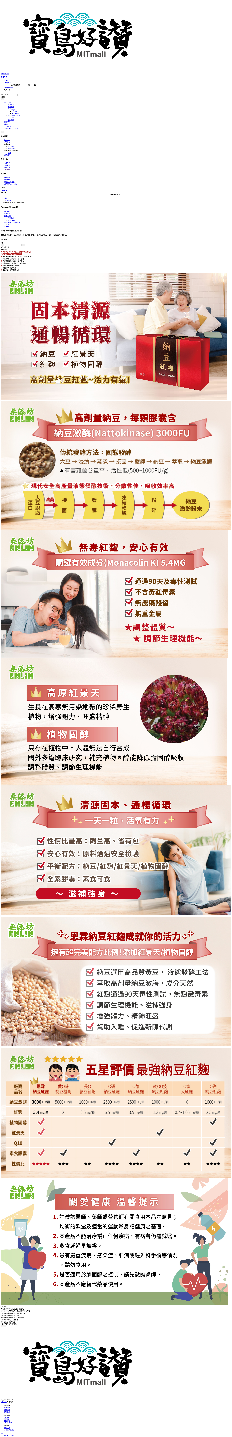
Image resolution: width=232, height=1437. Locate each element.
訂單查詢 (7, 167)
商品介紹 (7, 102)
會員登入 (7, 163)
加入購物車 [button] (4, 1435)
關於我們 (7, 1407)
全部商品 (14, 111)
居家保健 (11, 120)
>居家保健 (7, 200)
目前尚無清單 (8, 87)
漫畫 (13, 118)
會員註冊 (7, 165)
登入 (7, 80)
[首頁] (78, 1398)
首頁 (5, 198)
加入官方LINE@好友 (11, 128)
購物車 (8, 83)
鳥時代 (6, 1418)
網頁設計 (4, 1402)
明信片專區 (15, 113)
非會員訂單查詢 (9, 126)
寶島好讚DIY (8, 1422)
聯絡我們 (7, 124)
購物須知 (7, 1412)
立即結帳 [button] (11, 1435)
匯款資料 (7, 122)
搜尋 (2, 97)
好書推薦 (11, 107)
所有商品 (11, 104)
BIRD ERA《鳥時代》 (15, 115)
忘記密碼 (7, 169)
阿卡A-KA (11, 109)
